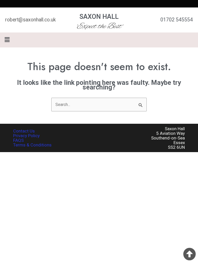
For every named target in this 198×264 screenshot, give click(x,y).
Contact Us (24, 131)
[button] (99, 40)
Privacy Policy (26, 135)
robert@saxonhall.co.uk (30, 20)
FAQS (18, 140)
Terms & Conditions (32, 144)
